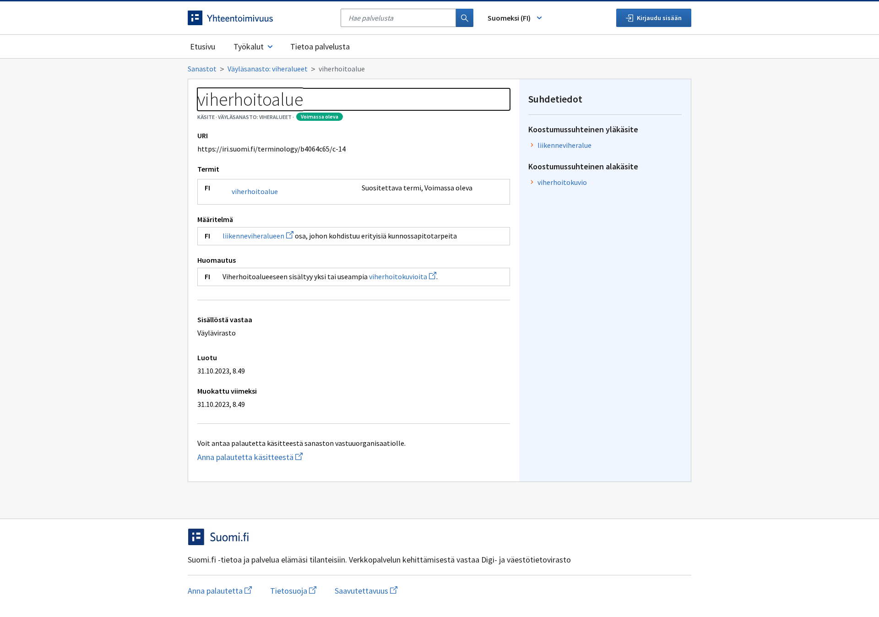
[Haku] (464, 18)
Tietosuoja (293, 591)
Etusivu (202, 46)
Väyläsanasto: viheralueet (268, 68)
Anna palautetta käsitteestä (275, 457)
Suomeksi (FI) (509, 17)
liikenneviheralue (564, 145)
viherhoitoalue (255, 191)
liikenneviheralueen (257, 235)
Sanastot (202, 68)
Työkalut (248, 46)
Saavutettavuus (366, 591)
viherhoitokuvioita (402, 276)
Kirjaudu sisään (659, 18)
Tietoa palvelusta (320, 46)
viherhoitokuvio (562, 182)
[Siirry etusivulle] (259, 18)
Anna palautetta (220, 591)
